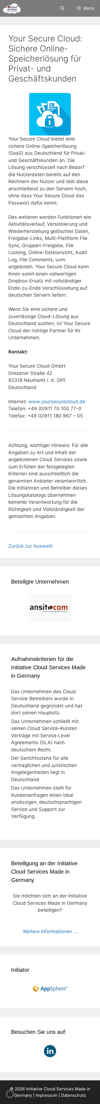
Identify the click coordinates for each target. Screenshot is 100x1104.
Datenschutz (73, 1095)
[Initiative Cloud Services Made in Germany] (12, 8)
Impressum (47, 1095)
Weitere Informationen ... (50, 931)
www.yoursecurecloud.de (56, 401)
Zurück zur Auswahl (30, 546)
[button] (10, 1094)
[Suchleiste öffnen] (62, 8)
